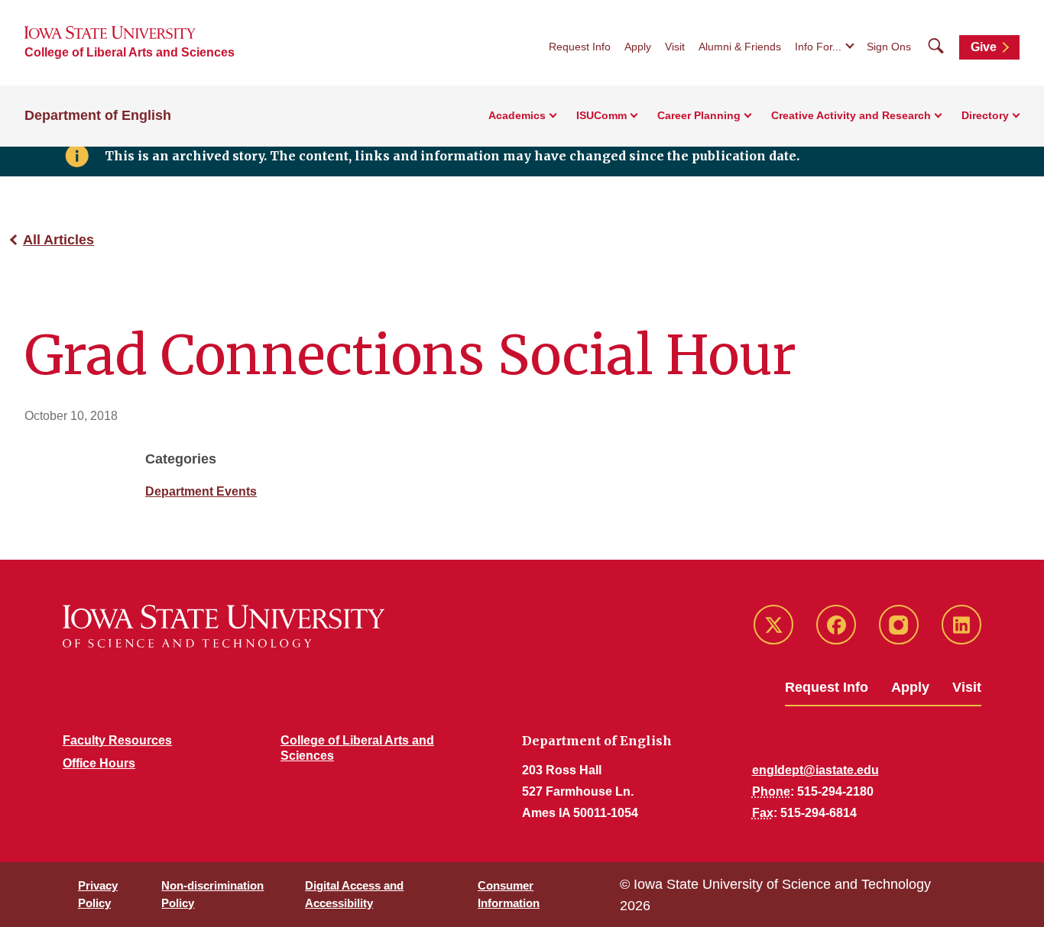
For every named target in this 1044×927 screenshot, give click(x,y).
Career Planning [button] (699, 115)
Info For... (818, 46)
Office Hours (99, 763)
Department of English (97, 115)
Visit (675, 46)
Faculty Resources (117, 740)
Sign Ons (889, 46)
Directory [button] (985, 115)
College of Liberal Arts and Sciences (129, 52)
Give (984, 46)
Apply (637, 46)
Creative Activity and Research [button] (851, 115)
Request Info (580, 46)
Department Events (201, 491)
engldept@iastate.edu (815, 770)
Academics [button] (517, 115)
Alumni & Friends (740, 46)
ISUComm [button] (601, 115)
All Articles (58, 239)
